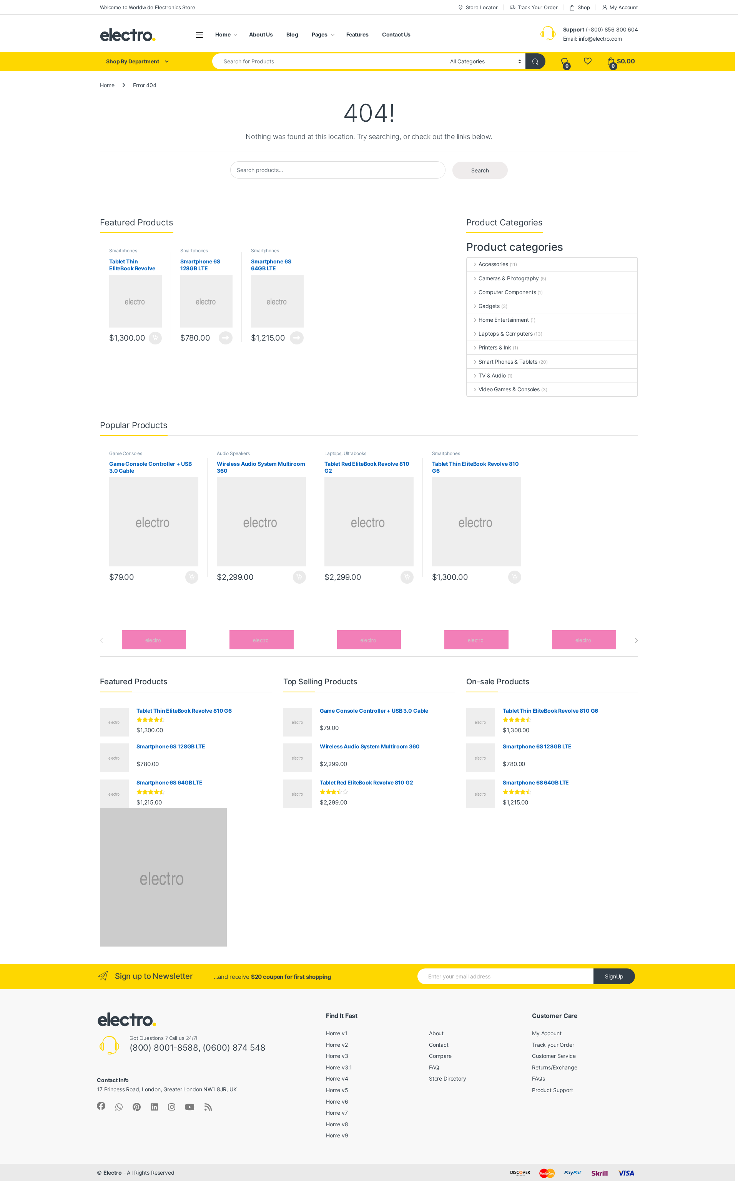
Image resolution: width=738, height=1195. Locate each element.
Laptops (332, 453)
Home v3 (337, 1056)
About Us (261, 34)
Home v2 (337, 1044)
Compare (440, 1056)
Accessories (493, 264)
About (436, 1033)
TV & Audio (492, 375)
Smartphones (123, 250)
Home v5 (337, 1090)
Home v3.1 (339, 1067)
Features (357, 34)
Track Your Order (538, 7)
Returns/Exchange (554, 1067)
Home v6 (337, 1101)
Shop (584, 7)
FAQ (434, 1067)
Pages (319, 34)
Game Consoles (125, 453)
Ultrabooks (355, 453)
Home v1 (336, 1033)
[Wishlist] (587, 61)
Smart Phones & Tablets (508, 361)
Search (480, 170)
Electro (112, 1172)
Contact (439, 1044)
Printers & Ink (495, 347)
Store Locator (482, 7)
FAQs (538, 1078)
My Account (624, 7)
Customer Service (554, 1056)
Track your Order (553, 1044)
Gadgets (489, 306)
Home (222, 34)
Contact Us (396, 34)
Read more (226, 337)
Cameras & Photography (509, 278)
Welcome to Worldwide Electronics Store (147, 7)
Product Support (552, 1090)
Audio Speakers (233, 453)
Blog (292, 34)
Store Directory (447, 1078)
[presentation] (636, 640)
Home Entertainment (504, 319)
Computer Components (507, 292)
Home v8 (337, 1124)
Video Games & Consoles (509, 389)
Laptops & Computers (505, 333)
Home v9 (337, 1135)
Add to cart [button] (155, 338)
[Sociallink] (101, 1106)
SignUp (614, 976)
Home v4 (337, 1078)
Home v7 (337, 1112)
